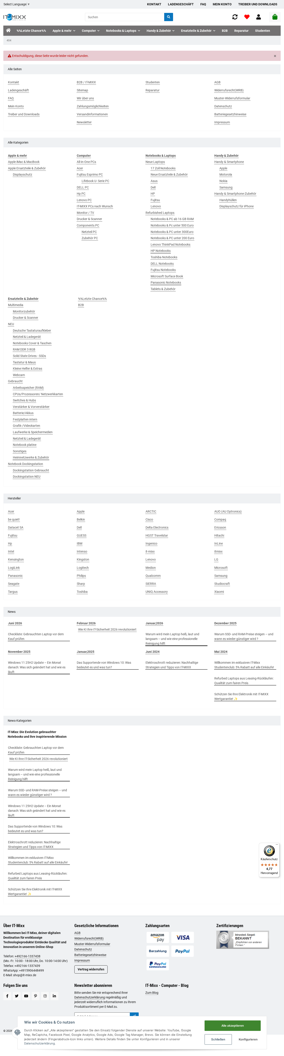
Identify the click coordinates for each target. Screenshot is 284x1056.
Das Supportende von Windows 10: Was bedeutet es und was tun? (104, 665)
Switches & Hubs (24, 400)
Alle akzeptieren (232, 1025)
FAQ (203, 4)
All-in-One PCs (86, 162)
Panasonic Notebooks (166, 282)
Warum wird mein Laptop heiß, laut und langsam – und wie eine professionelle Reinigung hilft (172, 638)
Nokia (223, 181)
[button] (258, 17)
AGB (77, 933)
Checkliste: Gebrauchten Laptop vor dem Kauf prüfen (36, 636)
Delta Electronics (157, 527)
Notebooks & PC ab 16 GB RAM (172, 219)
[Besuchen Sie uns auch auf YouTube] (26, 996)
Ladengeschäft (181, 4)
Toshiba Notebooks (164, 257)
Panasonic (15, 575)
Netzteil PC (89, 232)
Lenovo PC (84, 200)
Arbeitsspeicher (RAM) (28, 387)
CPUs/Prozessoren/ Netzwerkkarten (38, 394)
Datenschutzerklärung (89, 997)
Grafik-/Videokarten (26, 425)
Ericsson (220, 527)
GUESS (81, 535)
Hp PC (81, 193)
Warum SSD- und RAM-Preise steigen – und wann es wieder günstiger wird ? (243, 636)
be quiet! (14, 519)
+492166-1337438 (27, 956)
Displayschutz (22, 174)
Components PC (88, 225)
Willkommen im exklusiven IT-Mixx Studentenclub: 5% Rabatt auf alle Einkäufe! (244, 665)
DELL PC (83, 187)
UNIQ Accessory (157, 591)
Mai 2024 (220, 651)
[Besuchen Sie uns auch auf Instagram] (45, 996)
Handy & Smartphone (229, 162)
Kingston (83, 559)
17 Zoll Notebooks (163, 168)
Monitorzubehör (24, 311)
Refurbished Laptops (160, 212)
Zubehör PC (90, 238)
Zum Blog (151, 992)
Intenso (82, 551)
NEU (11, 324)
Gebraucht (15, 381)
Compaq (220, 519)
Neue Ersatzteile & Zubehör (169, 174)
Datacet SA (15, 527)
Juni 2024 (153, 651)
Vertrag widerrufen (91, 969)
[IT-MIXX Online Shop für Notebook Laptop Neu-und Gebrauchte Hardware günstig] (14, 17)
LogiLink (14, 567)
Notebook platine (24, 445)
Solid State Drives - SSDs (29, 356)
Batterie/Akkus (23, 413)
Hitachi (219, 535)
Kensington (16, 559)
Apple (223, 168)
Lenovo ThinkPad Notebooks (170, 244)
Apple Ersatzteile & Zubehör (27, 168)
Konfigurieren (248, 1039)
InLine (218, 543)
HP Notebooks (161, 250)
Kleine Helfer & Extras (27, 368)
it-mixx (150, 551)
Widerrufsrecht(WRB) (89, 938)
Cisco (149, 519)
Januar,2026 (154, 623)
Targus (13, 591)
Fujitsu (155, 200)
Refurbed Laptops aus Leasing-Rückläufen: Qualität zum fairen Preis (244, 681)
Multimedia (15, 305)
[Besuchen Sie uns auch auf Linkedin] (54, 996)
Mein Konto (222, 4)
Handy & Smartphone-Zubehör (235, 193)
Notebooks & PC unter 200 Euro (172, 238)
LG (216, 559)
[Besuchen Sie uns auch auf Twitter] (17, 996)
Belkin (81, 519)
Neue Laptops (155, 162)
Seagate (13, 583)
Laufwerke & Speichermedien (33, 432)
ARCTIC (151, 511)
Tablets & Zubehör (163, 289)
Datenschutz (83, 949)
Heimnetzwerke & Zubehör (31, 457)
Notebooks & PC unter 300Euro (172, 232)
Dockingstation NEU (26, 476)
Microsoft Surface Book (167, 276)
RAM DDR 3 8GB (24, 349)
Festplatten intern (25, 419)
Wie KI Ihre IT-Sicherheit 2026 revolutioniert (107, 629)
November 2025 (19, 651)
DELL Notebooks (162, 263)
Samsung (226, 187)
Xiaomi (219, 591)
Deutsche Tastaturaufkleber (32, 330)
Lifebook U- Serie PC (95, 181)
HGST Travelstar (157, 535)
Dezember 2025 (225, 623)
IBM (79, 543)
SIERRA (151, 583)
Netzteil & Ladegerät (27, 337)
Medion (151, 567)
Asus (154, 181)
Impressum (82, 960)
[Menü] (277, 845)
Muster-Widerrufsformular (92, 944)
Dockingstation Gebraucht (31, 470)
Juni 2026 (15, 623)
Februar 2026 (86, 623)
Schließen (218, 1039)
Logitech (83, 567)
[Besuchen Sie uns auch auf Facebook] (7, 996)
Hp (10, 543)
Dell (153, 187)
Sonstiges (19, 451)
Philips (81, 575)
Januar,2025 (85, 651)
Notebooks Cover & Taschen (32, 343)
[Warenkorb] (275, 17)
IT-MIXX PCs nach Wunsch (95, 206)
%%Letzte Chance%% (92, 299)
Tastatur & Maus (24, 362)
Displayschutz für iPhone (236, 206)
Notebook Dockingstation (25, 464)
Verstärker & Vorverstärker (31, 407)
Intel (11, 551)
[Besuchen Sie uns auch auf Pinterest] (35, 996)
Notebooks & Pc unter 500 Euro (172, 225)
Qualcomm (153, 575)
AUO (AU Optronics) (228, 511)
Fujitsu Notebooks (163, 270)
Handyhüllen (228, 200)
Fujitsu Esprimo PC (90, 174)
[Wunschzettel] (247, 17)
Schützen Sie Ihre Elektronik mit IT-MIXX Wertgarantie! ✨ (241, 696)
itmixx (218, 551)
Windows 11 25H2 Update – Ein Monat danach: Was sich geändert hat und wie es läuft (36, 667)
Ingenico (151, 543)
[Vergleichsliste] (235, 17)
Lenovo (156, 206)
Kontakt (154, 4)
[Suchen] (168, 17)
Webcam (19, 375)
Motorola (225, 174)
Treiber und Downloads (257, 4)
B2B (81, 305)
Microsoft (221, 567)
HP (153, 193)
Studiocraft (222, 583)
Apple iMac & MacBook (23, 162)
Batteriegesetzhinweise (90, 955)
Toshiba (82, 591)
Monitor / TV (85, 212)
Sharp (81, 583)
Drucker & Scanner (89, 219)
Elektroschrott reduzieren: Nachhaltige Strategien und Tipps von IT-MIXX (172, 665)
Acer (80, 168)
